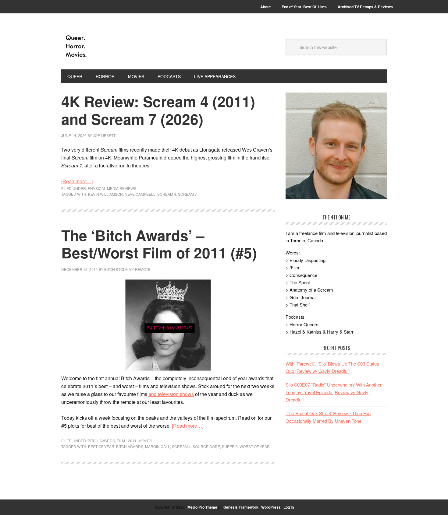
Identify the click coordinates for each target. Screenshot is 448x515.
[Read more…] (77, 181)
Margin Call (157, 446)
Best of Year (101, 446)
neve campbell (140, 194)
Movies (145, 440)
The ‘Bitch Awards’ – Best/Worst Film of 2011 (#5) (159, 244)
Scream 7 (187, 194)
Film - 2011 (127, 440)
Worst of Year (255, 446)
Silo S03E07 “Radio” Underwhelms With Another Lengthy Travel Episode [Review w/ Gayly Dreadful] (334, 392)
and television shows (171, 394)
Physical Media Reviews (112, 188)
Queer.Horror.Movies (102, 46)
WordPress (271, 507)
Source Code (206, 446)
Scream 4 (166, 194)
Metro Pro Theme (202, 507)
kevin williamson (105, 194)
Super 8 (230, 446)
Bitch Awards (101, 440)
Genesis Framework (240, 507)
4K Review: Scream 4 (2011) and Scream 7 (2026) (158, 110)
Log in (288, 507)
